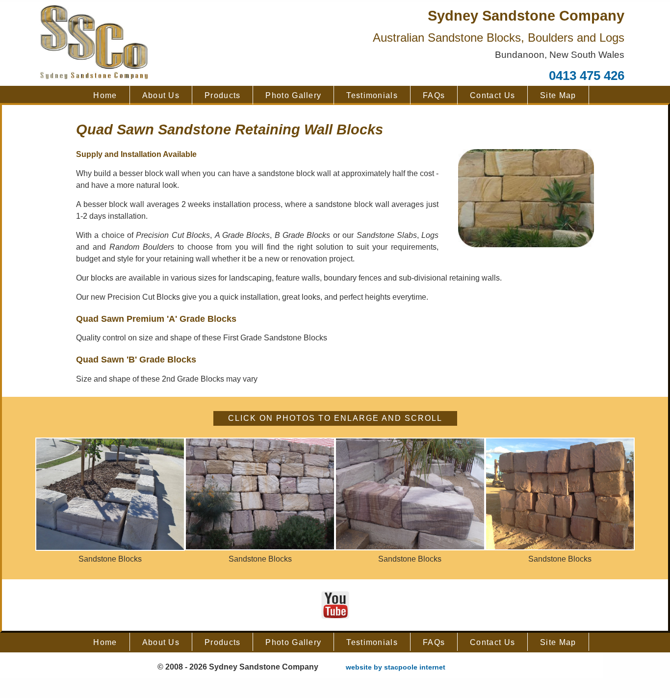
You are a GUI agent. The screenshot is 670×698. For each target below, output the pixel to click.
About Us (161, 95)
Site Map (558, 95)
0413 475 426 (586, 75)
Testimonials (372, 95)
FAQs (434, 95)
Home (105, 95)
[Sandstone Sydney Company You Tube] (335, 604)
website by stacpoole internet (395, 667)
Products (222, 95)
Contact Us (492, 95)
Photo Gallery (293, 95)
